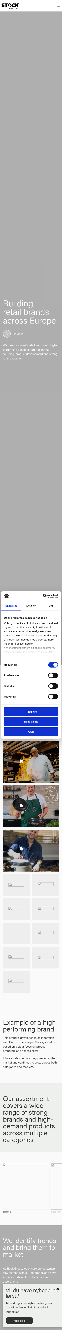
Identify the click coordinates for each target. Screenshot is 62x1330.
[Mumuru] (16, 958)
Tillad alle (31, 711)
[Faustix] (16, 933)
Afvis (31, 731)
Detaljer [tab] (31, 605)
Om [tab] (51, 605)
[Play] (7, 334)
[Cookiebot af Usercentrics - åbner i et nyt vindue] (43, 596)
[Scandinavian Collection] (45, 933)
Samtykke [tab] (11, 605)
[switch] (53, 675)
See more (31, 778)
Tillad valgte (31, 721)
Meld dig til (19, 1320)
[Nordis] (16, 909)
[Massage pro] (45, 958)
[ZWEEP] (45, 885)
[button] (57, 1288)
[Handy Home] (16, 982)
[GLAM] (16, 885)
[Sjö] (45, 909)
